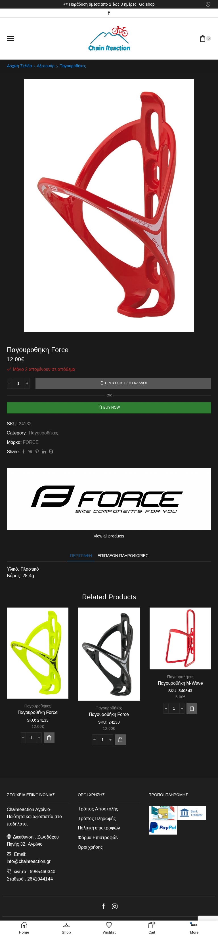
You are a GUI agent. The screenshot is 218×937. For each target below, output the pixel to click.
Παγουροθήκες (73, 66)
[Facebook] (109, 13)
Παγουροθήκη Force (38, 712)
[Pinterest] (37, 451)
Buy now (111, 407)
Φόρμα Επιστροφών (98, 837)
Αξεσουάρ (45, 66)
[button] (49, 737)
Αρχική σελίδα (19, 66)
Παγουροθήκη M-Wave (180, 683)
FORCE (31, 442)
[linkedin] (43, 451)
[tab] (81, 555)
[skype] (50, 451)
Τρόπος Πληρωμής (97, 818)
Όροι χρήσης (90, 847)
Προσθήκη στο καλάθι (126, 383)
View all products (109, 536)
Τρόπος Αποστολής (98, 808)
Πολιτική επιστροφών (99, 827)
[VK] (30, 451)
